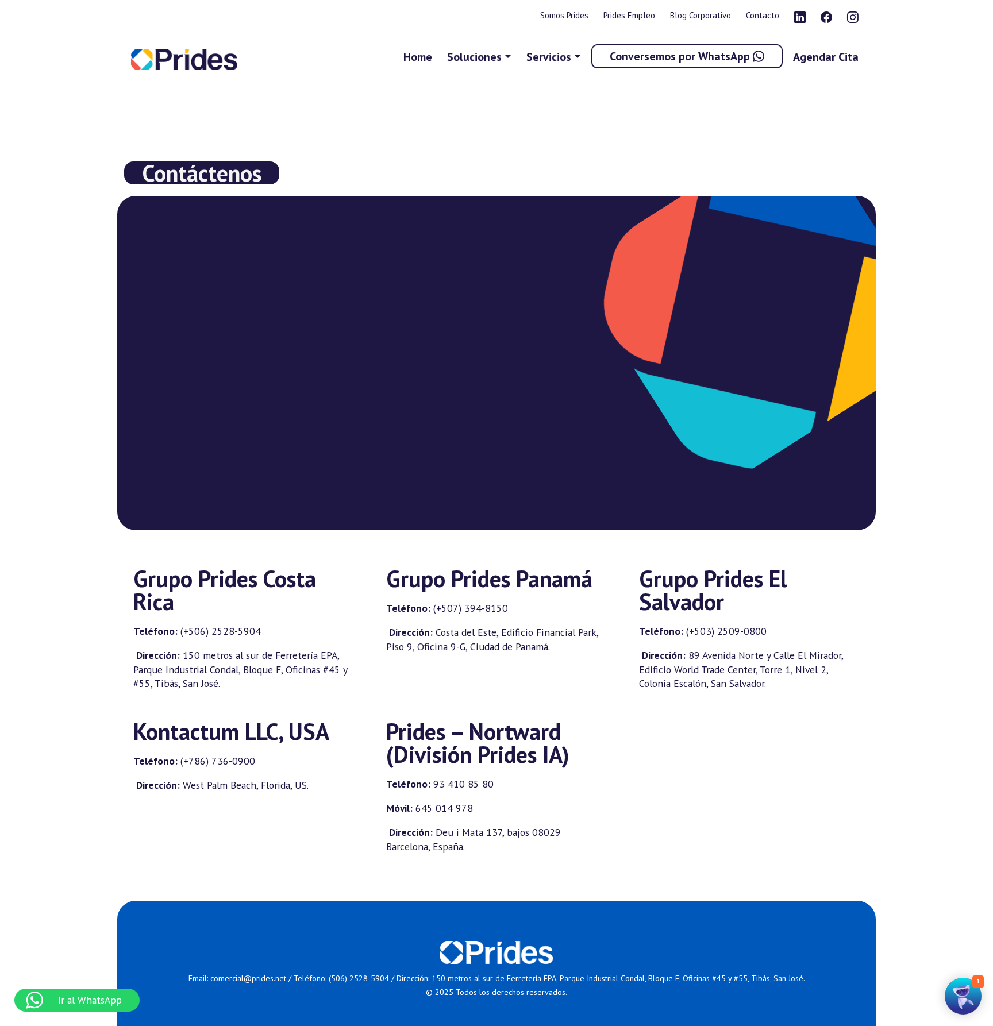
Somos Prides (564, 15)
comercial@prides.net (248, 978)
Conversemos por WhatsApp (681, 56)
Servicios (548, 56)
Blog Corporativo (700, 15)
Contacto (762, 15)
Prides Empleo (629, 15)
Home (417, 56)
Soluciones (474, 56)
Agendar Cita (826, 56)
